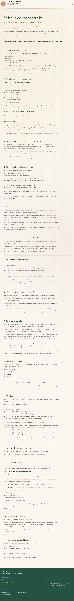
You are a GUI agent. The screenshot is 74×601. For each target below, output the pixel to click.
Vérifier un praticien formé (8, 582)
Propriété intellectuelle (6, 594)
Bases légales (45, 41)
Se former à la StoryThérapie (9, 585)
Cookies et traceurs (59, 41)
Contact (3, 589)
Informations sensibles (31, 41)
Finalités (39, 41)
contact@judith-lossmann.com (24, 61)
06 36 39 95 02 (13, 63)
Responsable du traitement (10, 41)
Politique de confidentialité (20, 592)
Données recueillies (22, 41)
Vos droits (51, 41)
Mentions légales (53, 66)
